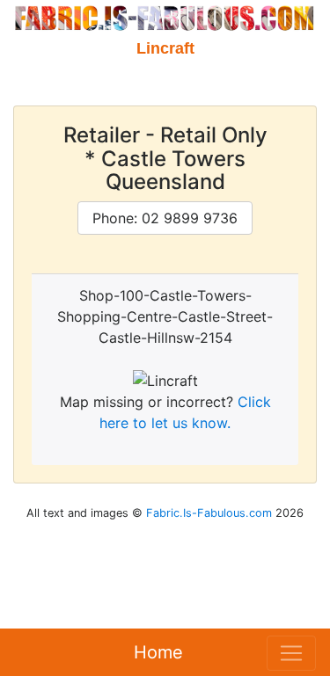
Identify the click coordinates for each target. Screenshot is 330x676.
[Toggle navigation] (291, 653)
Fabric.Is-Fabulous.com (209, 513)
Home (158, 652)
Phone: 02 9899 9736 (165, 218)
